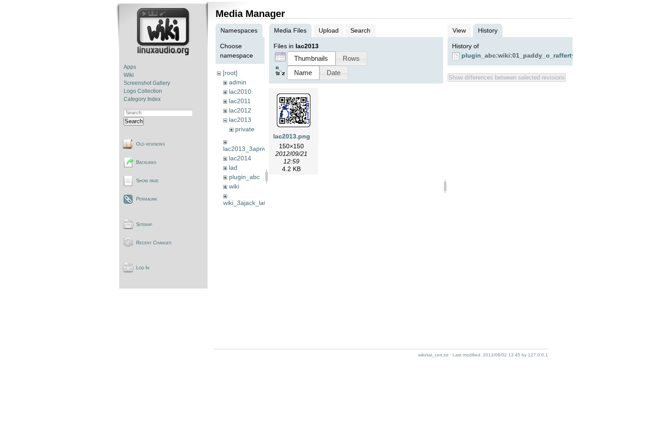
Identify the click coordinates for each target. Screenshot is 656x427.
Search (134, 121)
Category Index (142, 99)
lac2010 (240, 91)
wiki (234, 186)
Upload (329, 30)
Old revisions (150, 144)
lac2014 (240, 158)
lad (233, 167)
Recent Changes (153, 242)
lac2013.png (291, 136)
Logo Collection (143, 91)
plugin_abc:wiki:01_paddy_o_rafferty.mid (524, 55)
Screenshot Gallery (147, 83)
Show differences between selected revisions (506, 77)
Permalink (146, 198)
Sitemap (144, 224)
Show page (147, 180)
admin (237, 82)
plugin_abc (244, 176)
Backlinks (146, 162)
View (459, 30)
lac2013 (240, 119)
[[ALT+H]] (164, 53)
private (244, 129)
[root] (230, 72)
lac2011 (240, 101)
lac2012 (240, 110)
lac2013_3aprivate (249, 148)
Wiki (129, 75)
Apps (130, 67)
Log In (142, 267)
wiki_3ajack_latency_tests (259, 202)
